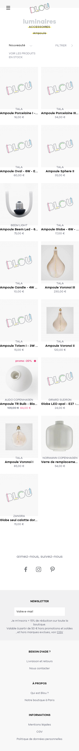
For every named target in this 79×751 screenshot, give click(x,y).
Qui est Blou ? (40, 693)
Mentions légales (39, 725)
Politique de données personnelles (39, 739)
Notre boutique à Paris (40, 700)
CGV (60, 632)
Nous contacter (39, 668)
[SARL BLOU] (39, 8)
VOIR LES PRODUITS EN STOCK (22, 55)
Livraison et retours (40, 661)
